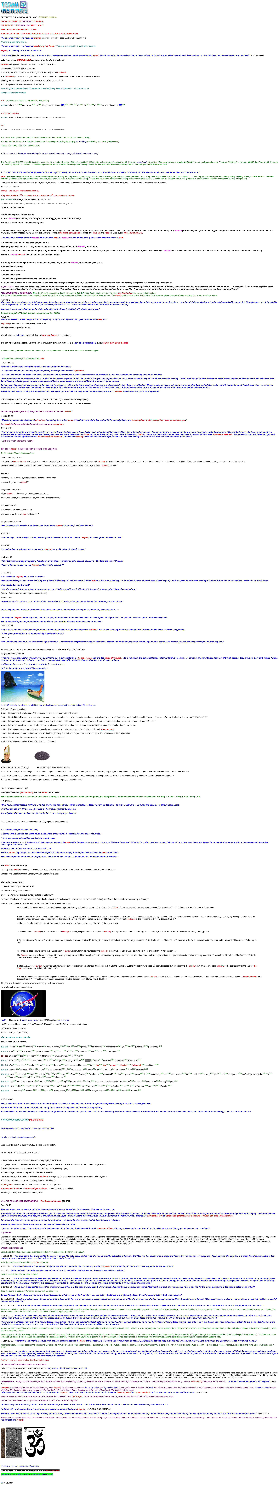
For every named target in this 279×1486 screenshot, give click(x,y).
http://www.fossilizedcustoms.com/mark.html (20, 1466)
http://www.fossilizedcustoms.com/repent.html (67, 1368)
